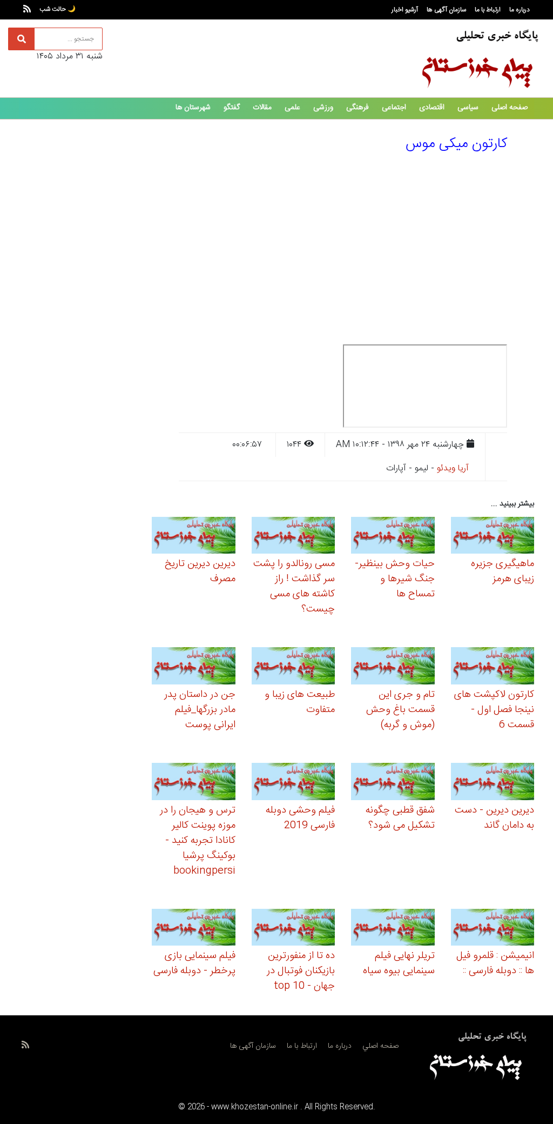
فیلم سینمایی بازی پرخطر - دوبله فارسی (194, 963)
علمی (292, 107)
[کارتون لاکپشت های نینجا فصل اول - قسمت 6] (493, 667)
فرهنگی (357, 107)
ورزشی (323, 107)
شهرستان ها (193, 107)
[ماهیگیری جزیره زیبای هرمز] (493, 537)
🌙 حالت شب (57, 9)
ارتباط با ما (488, 9)
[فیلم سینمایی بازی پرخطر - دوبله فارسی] (193, 929)
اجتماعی (394, 107)
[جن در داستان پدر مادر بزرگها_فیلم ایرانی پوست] (193, 667)
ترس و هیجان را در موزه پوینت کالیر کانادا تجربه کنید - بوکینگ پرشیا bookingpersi (197, 840)
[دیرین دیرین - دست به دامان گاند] (493, 783)
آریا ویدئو (453, 468)
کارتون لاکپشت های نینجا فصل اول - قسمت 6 (494, 710)
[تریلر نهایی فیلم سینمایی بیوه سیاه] (393, 929)
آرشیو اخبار (405, 9)
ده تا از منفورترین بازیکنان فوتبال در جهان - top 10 (301, 971)
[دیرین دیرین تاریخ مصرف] (193, 537)
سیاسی (467, 107)
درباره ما (519, 9)
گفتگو (232, 107)
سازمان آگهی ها (446, 9)
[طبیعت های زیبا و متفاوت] (293, 667)
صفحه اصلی (509, 107)
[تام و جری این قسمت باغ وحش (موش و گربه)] (393, 667)
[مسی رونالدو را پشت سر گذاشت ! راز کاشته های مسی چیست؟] (293, 537)
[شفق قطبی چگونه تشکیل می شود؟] (393, 783)
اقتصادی (431, 107)
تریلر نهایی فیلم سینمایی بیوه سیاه (399, 963)
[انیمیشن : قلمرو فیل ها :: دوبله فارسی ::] (493, 929)
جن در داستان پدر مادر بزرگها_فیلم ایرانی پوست (199, 710)
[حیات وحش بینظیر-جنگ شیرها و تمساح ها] (393, 537)
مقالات (262, 107)
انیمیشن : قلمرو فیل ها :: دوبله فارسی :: (495, 963)
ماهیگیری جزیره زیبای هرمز (502, 571)
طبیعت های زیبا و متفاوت (300, 702)
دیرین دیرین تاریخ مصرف (200, 571)
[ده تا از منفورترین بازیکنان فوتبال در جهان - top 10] (293, 929)
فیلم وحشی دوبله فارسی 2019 (300, 818)
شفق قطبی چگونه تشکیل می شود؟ (400, 818)
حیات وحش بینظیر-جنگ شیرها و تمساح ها (395, 579)
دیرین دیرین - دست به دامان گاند (494, 818)
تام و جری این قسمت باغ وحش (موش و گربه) (400, 710)
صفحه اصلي (380, 1046)
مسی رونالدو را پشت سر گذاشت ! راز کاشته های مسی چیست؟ (294, 586)
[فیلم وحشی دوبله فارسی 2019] (293, 783)
